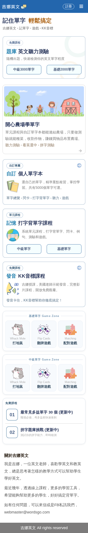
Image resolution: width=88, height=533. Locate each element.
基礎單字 (64, 249)
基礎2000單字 (64, 69)
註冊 (68, 6)
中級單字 (24, 249)
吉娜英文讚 (15, 6)
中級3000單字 (24, 69)
